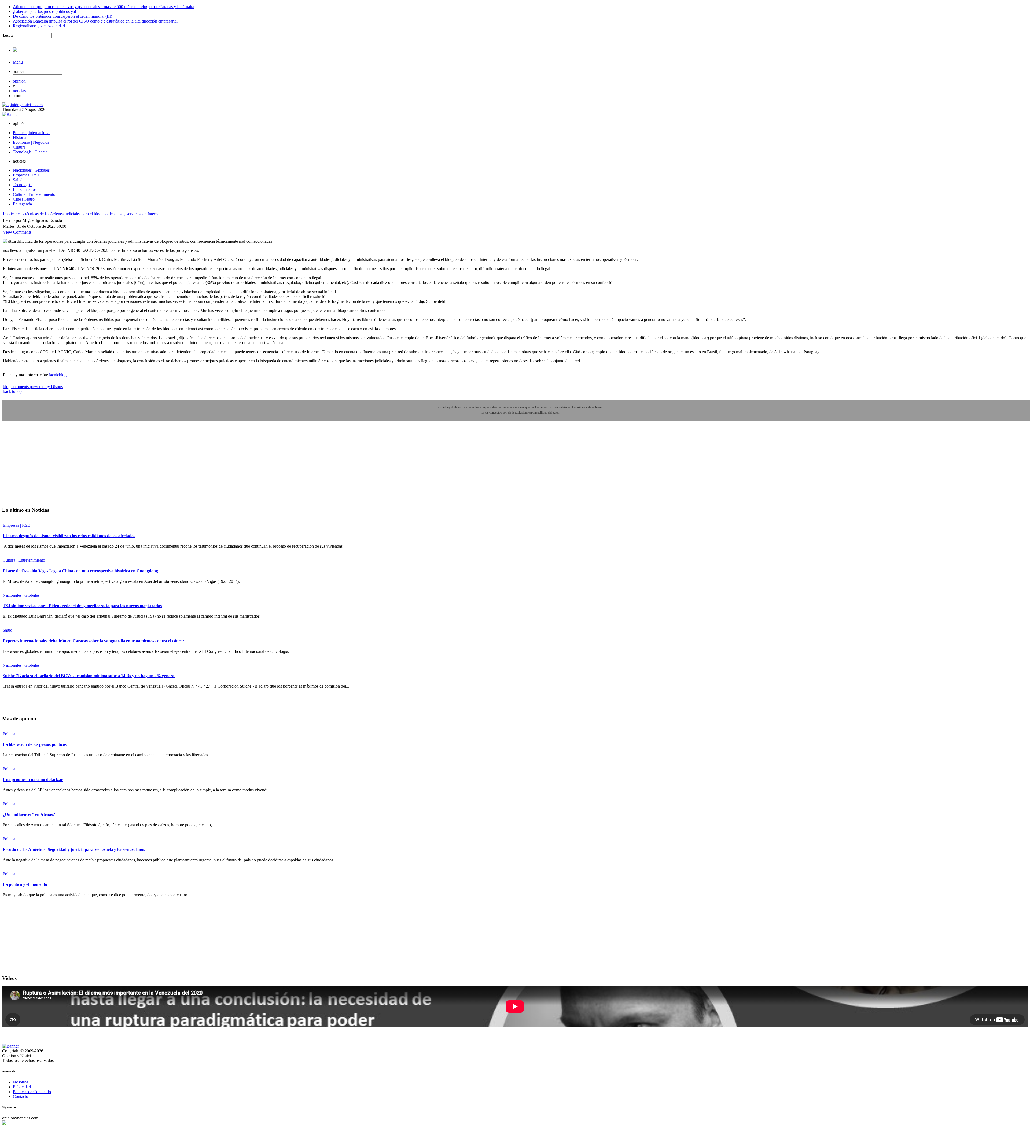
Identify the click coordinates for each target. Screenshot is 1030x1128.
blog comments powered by (33, 386)
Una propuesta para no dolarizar (33, 779)
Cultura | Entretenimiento (24, 560)
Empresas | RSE (16, 525)
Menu (18, 62)
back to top (12, 391)
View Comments (17, 232)
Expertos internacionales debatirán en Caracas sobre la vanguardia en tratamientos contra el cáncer (93, 641)
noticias (19, 91)
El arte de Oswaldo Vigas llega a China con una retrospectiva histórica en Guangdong (80, 571)
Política (9, 734)
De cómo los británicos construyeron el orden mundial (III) (62, 16)
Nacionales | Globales (21, 595)
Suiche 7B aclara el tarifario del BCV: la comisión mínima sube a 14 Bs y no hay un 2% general (89, 675)
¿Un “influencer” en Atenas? (29, 814)
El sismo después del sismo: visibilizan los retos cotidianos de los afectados (69, 535)
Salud (7, 630)
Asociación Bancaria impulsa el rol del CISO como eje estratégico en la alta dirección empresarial (95, 21)
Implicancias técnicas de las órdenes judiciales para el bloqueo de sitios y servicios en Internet (81, 214)
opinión (19, 81)
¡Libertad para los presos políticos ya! (44, 11)
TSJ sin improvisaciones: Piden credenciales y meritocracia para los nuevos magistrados (82, 605)
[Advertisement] (42, 467)
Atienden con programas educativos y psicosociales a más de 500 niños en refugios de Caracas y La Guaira (103, 6)
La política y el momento (25, 884)
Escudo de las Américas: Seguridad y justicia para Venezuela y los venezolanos (74, 849)
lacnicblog (58, 375)
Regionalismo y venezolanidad (39, 26)
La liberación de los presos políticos (35, 744)
